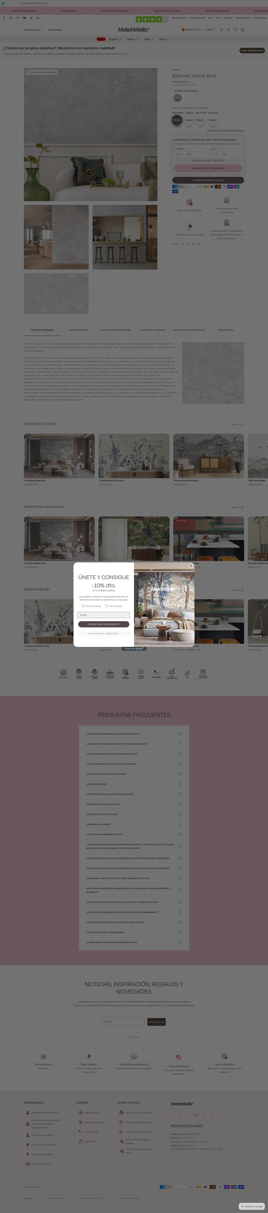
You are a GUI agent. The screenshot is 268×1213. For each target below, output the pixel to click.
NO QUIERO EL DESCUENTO (104, 633)
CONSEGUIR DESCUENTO (104, 624)
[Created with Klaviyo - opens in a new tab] (134, 649)
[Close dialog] (191, 566)
